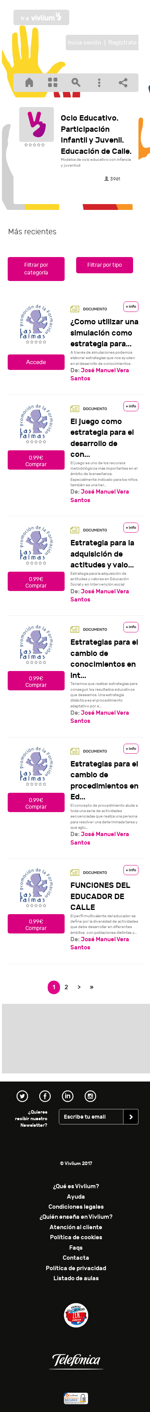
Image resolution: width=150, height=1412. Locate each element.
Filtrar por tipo (104, 265)
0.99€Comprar (36, 461)
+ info (131, 306)
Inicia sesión (84, 42)
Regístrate (122, 42)
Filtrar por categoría (36, 269)
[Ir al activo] (36, 368)
